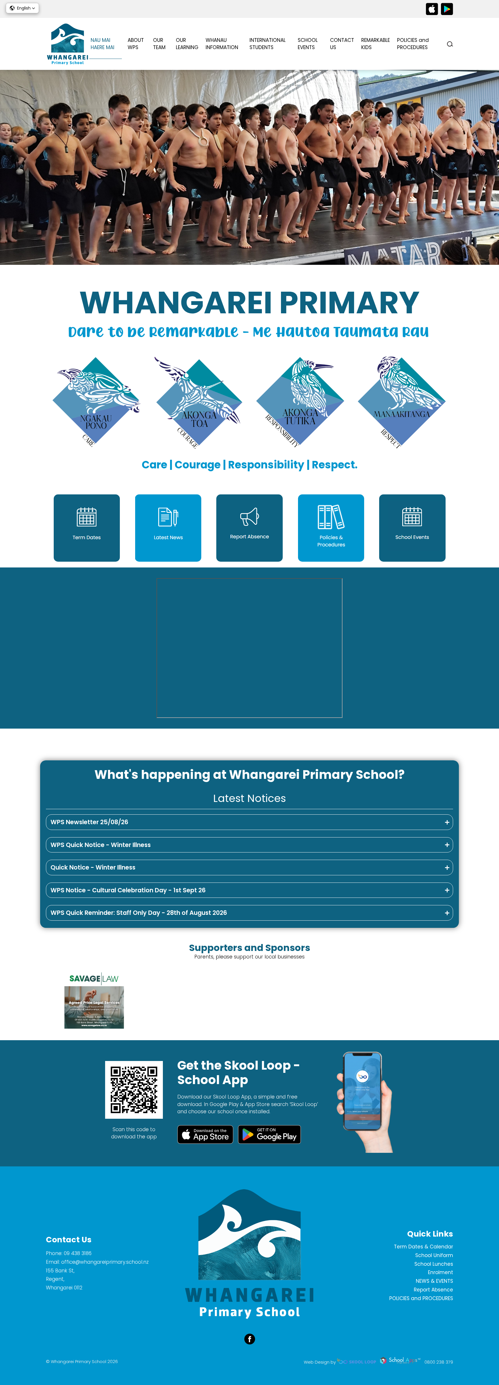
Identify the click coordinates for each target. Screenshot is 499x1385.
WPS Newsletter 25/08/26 (89, 822)
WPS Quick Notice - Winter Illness (101, 845)
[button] (22, 8)
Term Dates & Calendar (423, 1246)
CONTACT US (342, 44)
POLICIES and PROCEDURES (413, 44)
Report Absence (433, 1289)
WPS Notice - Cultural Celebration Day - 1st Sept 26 (128, 890)
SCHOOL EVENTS (308, 44)
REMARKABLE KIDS (375, 44)
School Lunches (433, 1264)
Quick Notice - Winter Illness (93, 867)
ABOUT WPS (136, 44)
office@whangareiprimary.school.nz (105, 1262)
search (450, 44)
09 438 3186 (78, 1253)
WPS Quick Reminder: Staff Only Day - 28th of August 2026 (139, 913)
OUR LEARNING (187, 44)
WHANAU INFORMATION (222, 44)
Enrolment (440, 1272)
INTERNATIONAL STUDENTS (268, 44)
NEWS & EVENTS (434, 1281)
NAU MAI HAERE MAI (102, 44)
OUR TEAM (159, 44)
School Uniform (434, 1255)
